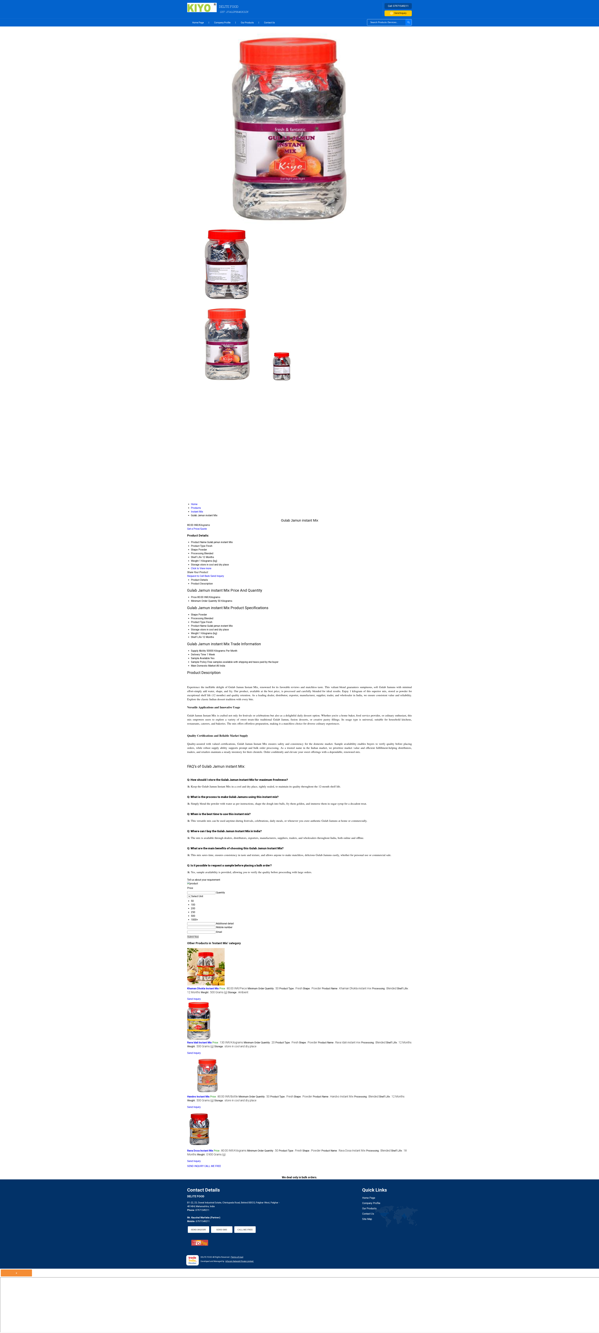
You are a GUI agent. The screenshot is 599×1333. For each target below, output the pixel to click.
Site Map (367, 1219)
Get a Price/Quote (197, 528)
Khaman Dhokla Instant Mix (203, 988)
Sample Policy (199, 662)
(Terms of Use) (237, 1257)
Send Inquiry (400, 13)
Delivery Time (198, 654)
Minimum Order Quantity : (263, 988)
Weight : (214, 992)
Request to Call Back (198, 576)
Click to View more (201, 568)
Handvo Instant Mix (198, 1096)
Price (194, 597)
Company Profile (222, 22)
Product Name (199, 625)
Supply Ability (198, 650)
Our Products (247, 22)
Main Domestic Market (203, 665)
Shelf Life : (399, 1042)
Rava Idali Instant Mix (199, 1042)
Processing (197, 618)
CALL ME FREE (212, 1166)
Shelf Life (196, 637)
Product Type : (290, 988)
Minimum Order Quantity (204, 600)
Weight (195, 633)
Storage (195, 629)
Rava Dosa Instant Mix (200, 1150)
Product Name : (346, 988)
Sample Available (200, 658)
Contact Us (269, 22)
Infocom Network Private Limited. (239, 1261)
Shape (194, 614)
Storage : (238, 992)
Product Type (198, 622)
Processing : (384, 988)
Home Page (198, 22)
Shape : (312, 988)
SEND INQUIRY (195, 1166)
